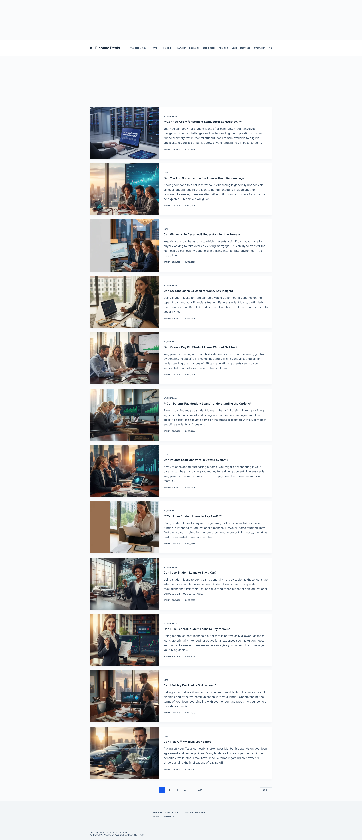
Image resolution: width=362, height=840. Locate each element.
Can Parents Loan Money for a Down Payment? (196, 460)
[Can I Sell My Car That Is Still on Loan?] (124, 696)
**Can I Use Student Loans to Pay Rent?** (193, 516)
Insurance (194, 48)
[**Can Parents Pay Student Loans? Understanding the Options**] (124, 415)
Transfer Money (138, 48)
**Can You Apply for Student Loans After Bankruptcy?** (203, 121)
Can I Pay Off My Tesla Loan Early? (187, 741)
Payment (181, 48)
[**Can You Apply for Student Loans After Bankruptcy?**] (124, 133)
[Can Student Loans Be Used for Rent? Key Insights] (124, 302)
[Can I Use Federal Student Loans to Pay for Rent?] (124, 640)
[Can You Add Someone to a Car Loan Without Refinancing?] (124, 189)
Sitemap (157, 816)
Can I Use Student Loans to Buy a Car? (190, 572)
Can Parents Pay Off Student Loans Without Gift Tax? (200, 347)
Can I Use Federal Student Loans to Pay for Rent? (197, 629)
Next (265, 790)
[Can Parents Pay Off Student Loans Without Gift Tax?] (124, 358)
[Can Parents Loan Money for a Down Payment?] (124, 471)
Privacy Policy (172, 812)
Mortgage (245, 48)
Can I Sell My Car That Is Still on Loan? (190, 685)
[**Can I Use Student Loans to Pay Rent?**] (124, 527)
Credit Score (209, 48)
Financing (223, 48)
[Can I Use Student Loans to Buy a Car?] (124, 584)
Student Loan (170, 116)
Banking (167, 48)
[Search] (270, 48)
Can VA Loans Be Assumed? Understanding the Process (202, 234)
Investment (259, 48)
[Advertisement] (181, 20)
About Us (157, 812)
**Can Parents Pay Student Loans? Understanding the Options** (208, 403)
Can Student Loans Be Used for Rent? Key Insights (198, 291)
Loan (234, 48)
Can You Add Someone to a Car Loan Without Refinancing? (204, 178)
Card (154, 48)
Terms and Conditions (194, 812)
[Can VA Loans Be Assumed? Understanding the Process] (124, 245)
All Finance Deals (105, 48)
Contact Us (169, 816)
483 (200, 790)
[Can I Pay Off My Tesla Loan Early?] (124, 753)
